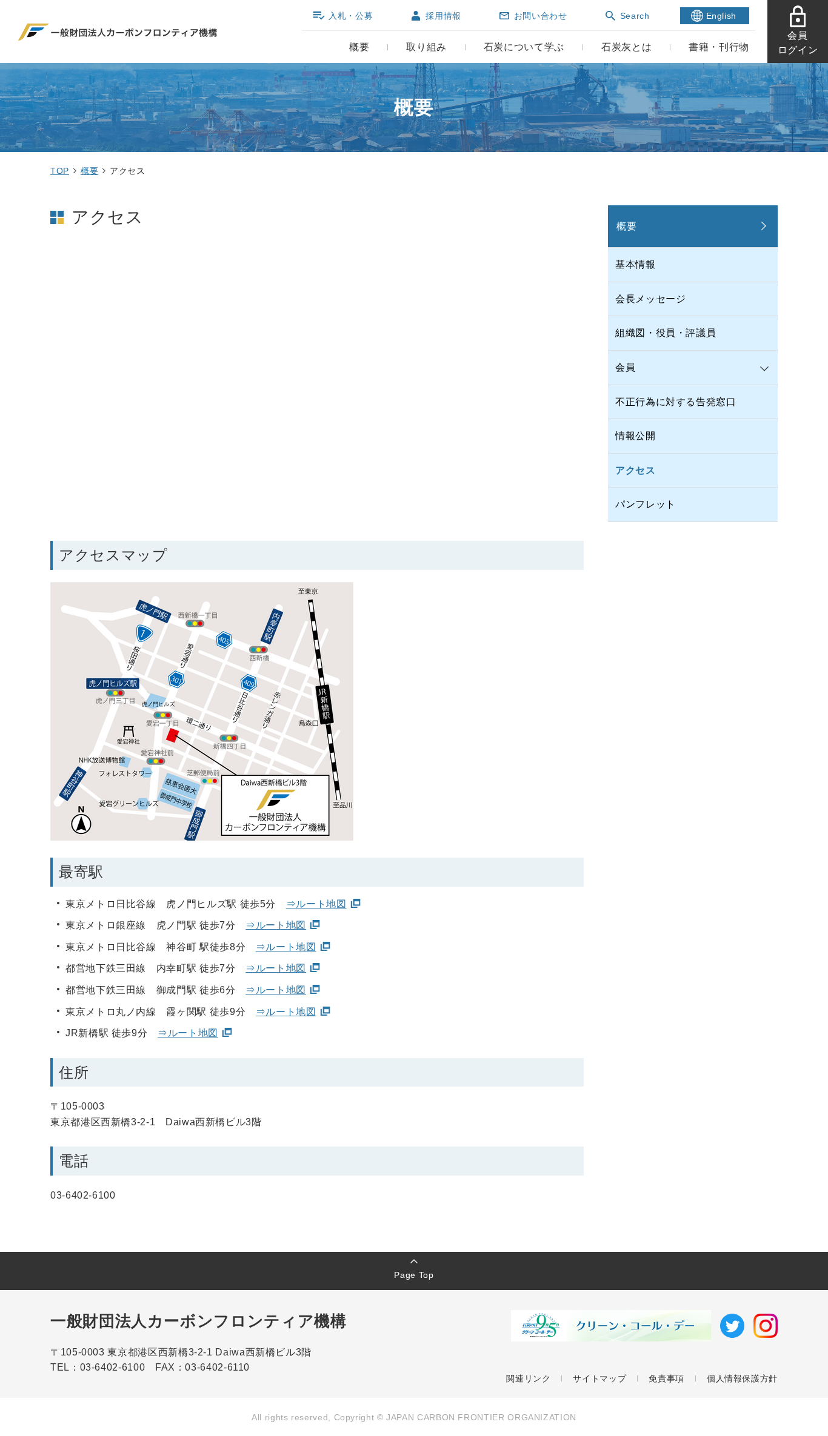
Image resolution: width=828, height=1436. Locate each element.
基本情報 (635, 264)
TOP (59, 171)
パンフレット (645, 504)
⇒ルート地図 (316, 904)
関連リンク (528, 1378)
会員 (625, 367)
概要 (89, 171)
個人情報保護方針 (742, 1378)
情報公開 (635, 436)
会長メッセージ (650, 299)
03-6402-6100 (117, 1367)
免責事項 (666, 1378)
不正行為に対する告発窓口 (675, 402)
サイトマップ (599, 1378)
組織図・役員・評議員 (665, 333)
